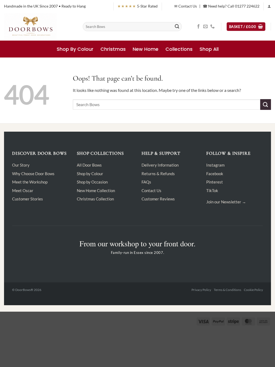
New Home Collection (96, 190)
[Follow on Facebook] (198, 26)
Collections (179, 49)
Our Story (21, 165)
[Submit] (177, 26)
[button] (269, 6)
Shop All (209, 49)
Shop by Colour (90, 173)
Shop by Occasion (92, 181)
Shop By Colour (75, 49)
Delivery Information (160, 165)
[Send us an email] (205, 26)
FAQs (146, 181)
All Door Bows (89, 165)
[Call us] (212, 26)
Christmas (113, 49)
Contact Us (151, 190)
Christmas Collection (95, 198)
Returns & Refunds (158, 173)
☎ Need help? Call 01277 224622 (231, 6)
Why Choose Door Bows (33, 173)
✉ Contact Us (185, 6)
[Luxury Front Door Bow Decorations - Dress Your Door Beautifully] (39, 27)
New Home (145, 49)
